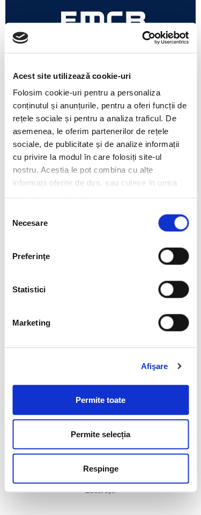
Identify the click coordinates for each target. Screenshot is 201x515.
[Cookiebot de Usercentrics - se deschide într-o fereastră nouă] (143, 38)
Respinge (100, 468)
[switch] (173, 255)
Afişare (154, 366)
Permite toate (100, 399)
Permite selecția (100, 433)
